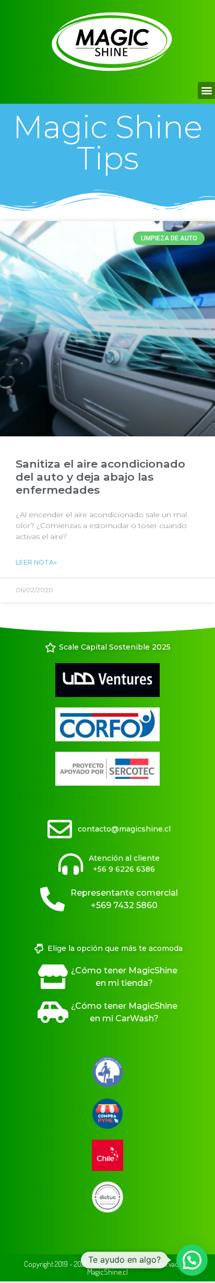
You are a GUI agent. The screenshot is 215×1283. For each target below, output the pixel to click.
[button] (206, 90)
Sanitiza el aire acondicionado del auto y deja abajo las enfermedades (100, 476)
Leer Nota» (36, 562)
